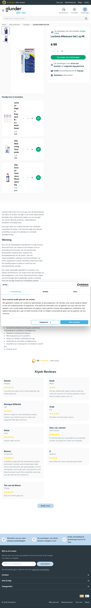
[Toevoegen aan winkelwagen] (38, 118)
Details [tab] (45, 291)
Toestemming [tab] (15, 291)
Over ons (59, 2)
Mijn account (54, 602)
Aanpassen (44, 322)
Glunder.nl (12, 602)
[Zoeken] (86, 18)
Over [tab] (75, 291)
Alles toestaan (74, 322)
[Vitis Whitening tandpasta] (7, 149)
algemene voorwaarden (40, 569)
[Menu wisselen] (3, 10)
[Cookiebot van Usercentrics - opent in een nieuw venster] (78, 285)
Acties (86, 2)
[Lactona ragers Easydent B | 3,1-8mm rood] (7, 118)
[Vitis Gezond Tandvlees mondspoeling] (7, 177)
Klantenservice (70, 2)
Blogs (80, 2)
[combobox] (45, 18)
